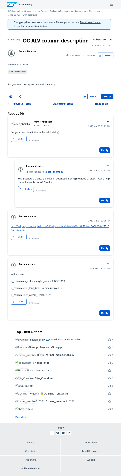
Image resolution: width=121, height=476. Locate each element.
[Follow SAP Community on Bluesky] (57, 433)
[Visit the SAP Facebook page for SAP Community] (52, 433)
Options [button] (110, 40)
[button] (100, 55)
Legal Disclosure (90, 451)
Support (90, 460)
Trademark (30, 460)
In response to (46, 172)
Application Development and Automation (68, 11)
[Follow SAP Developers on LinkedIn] (69, 433)
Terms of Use (90, 442)
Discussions (94, 11)
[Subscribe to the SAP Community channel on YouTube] (63, 433)
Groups (27, 11)
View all (19, 417)
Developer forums (90, 22)
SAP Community (14, 11)
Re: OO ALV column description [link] (23, 15)
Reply (104, 150)
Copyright (30, 451)
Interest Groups (40, 11)
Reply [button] (107, 96)
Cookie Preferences (30, 468)
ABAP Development (17, 72)
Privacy (30, 442)
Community (25, 4)
